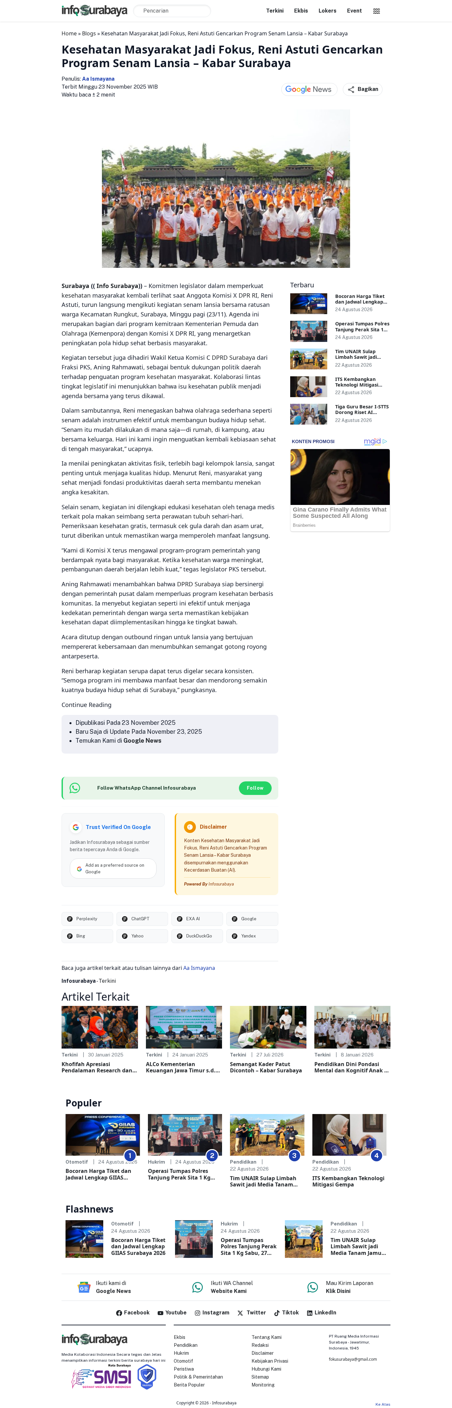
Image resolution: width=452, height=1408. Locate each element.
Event (354, 11)
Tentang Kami (266, 1337)
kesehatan (76, 295)
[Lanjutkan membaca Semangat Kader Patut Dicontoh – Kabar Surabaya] (268, 1026)
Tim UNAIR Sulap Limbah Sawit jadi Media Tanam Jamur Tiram (263, 1181)
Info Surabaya (117, 286)
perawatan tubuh (186, 516)
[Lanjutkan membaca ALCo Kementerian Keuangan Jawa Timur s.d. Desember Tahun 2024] (184, 1026)
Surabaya (75, 286)
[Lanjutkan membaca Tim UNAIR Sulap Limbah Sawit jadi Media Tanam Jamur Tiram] (308, 359)
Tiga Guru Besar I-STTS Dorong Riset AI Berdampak (362, 412)
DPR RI (248, 295)
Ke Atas (383, 1404)
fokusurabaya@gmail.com (353, 1359)
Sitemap (260, 1377)
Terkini (275, 11)
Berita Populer (189, 1384)
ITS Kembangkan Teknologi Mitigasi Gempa (356, 385)
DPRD (220, 357)
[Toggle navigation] (377, 11)
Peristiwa (184, 1369)
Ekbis (301, 11)
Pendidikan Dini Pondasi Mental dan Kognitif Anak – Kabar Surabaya (350, 1067)
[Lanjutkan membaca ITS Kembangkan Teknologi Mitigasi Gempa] (308, 386)
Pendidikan (243, 1162)
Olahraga (74, 333)
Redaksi (260, 1345)
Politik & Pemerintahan (198, 1377)
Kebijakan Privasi (269, 1361)
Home (69, 33)
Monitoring (263, 1384)
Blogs (89, 33)
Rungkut (125, 314)
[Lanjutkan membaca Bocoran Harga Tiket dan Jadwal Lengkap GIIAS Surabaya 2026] (308, 303)
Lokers (328, 11)
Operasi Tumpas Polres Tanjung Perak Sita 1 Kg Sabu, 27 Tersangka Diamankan (179, 1174)
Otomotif (77, 1162)
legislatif (95, 386)
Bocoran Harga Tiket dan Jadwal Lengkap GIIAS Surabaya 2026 (359, 302)
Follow (255, 788)
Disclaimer (262, 1353)
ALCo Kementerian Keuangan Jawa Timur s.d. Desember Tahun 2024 (180, 1067)
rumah (202, 430)
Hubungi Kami (266, 1369)
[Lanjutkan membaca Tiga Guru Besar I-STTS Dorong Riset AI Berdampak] (308, 414)
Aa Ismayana (98, 79)
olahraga (207, 410)
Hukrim (156, 1162)
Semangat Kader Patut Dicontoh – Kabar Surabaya (266, 1067)
